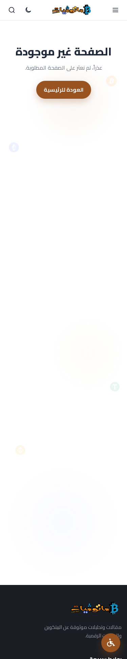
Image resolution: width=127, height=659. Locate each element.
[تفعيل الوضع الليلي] (28, 10)
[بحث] (12, 10)
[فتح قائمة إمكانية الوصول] (110, 642)
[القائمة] (115, 10)
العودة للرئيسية (64, 90)
